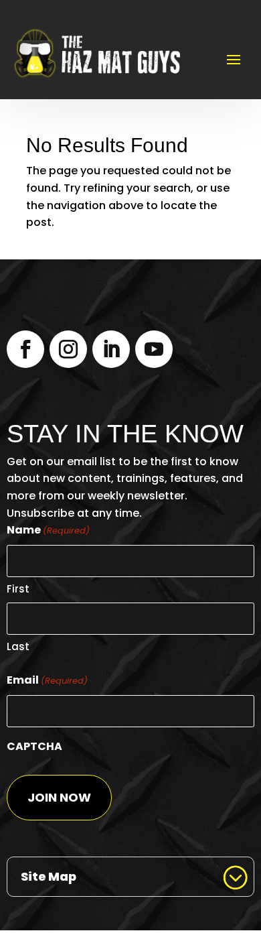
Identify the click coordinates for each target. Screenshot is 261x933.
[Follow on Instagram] (68, 349)
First (18, 589)
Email (47, 680)
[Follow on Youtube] (154, 349)
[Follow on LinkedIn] (111, 349)
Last (18, 646)
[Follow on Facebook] (25, 349)
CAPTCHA (34, 746)
